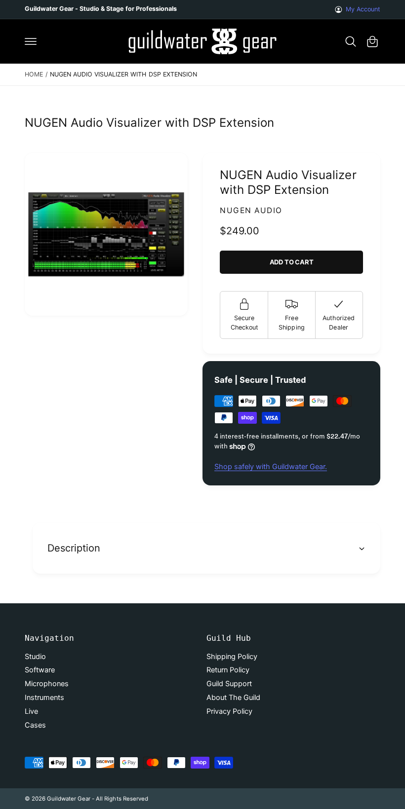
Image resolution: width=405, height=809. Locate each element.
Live (31, 711)
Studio (35, 656)
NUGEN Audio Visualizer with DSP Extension (123, 74)
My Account (363, 9)
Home (34, 74)
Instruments (44, 697)
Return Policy (227, 669)
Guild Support (229, 683)
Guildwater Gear (68, 798)
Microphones (47, 683)
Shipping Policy (231, 656)
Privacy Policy (229, 711)
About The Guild (233, 697)
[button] (30, 41)
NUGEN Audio (251, 210)
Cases (35, 725)
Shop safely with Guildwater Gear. (270, 466)
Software (40, 669)
